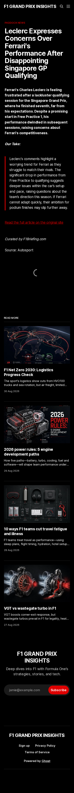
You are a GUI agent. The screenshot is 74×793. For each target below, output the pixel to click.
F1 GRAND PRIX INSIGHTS (30, 6)
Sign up (24, 745)
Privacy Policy (45, 745)
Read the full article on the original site (34, 222)
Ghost (46, 761)
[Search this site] (61, 6)
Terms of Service (37, 752)
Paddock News (15, 22)
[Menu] (68, 6)
